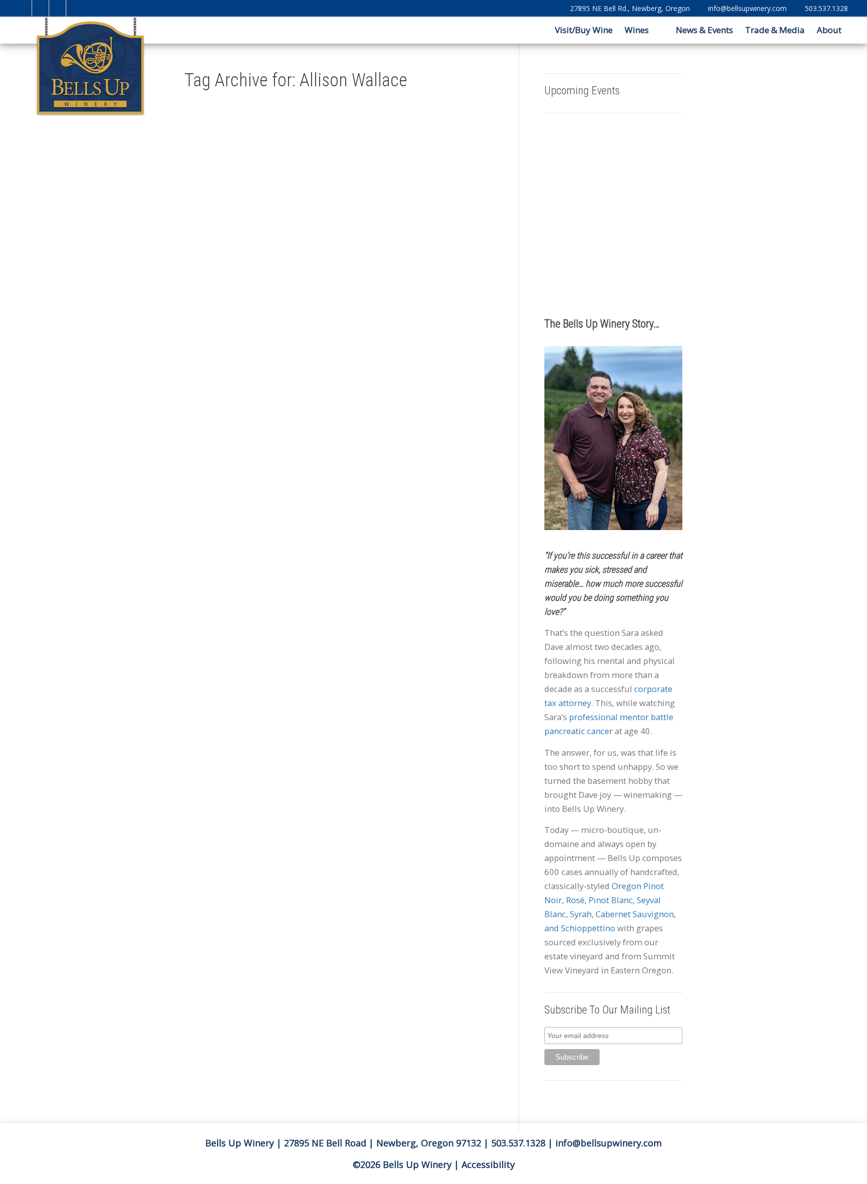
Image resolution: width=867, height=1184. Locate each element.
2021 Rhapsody (332, 563)
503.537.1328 (826, 8)
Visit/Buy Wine (583, 30)
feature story (221, 451)
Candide (346, 614)
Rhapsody (350, 702)
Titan (335, 738)
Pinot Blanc (328, 687)
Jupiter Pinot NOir (334, 680)
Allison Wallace (331, 585)
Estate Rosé (328, 636)
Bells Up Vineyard (225, 422)
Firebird (325, 658)
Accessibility (488, 1164)
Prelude (325, 694)
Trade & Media (775, 30)
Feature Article (234, 443)
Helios (241, 451)
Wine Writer (237, 494)
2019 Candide (347, 461)
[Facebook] (41, 8)
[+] (231, 283)
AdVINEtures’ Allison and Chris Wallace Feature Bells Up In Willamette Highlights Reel (227, 327)
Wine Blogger (231, 472)
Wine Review (221, 480)
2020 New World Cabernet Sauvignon (337, 520)
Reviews (233, 371)
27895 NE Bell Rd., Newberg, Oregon (630, 8)
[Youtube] (58, 8)
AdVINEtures (233, 393)
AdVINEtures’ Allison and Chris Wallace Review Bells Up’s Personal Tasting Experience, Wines (338, 417)
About (830, 30)
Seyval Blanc (220, 465)
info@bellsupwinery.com (747, 8)
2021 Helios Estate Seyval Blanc (227, 386)
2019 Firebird (330, 469)
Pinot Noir (349, 687)
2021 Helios (220, 378)
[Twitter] (24, 8)
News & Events (704, 30)
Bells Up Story (238, 414)
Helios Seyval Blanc (226, 458)
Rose (322, 716)
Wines (638, 30)
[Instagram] (75, 8)
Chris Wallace (340, 629)
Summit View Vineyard (338, 731)
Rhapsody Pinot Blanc (337, 709)
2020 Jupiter (339, 490)
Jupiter (348, 672)
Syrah (323, 738)
